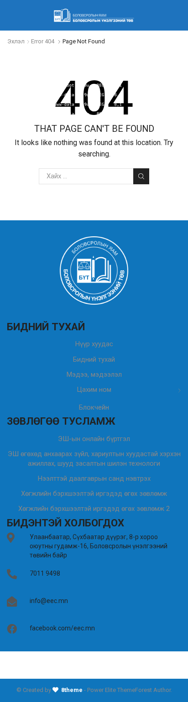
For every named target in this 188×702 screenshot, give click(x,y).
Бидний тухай (94, 359)
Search (141, 176)
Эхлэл (16, 41)
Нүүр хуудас (94, 344)
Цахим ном (94, 389)
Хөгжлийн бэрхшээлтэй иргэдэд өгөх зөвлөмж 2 (94, 508)
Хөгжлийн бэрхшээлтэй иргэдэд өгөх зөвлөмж (94, 493)
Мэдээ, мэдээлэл (94, 374)
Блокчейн (94, 407)
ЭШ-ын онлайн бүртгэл (94, 439)
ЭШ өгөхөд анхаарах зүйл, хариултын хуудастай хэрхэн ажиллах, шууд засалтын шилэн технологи (94, 459)
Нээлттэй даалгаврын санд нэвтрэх (94, 478)
